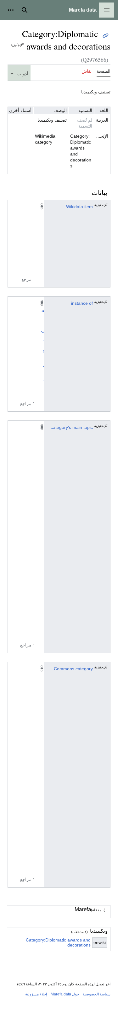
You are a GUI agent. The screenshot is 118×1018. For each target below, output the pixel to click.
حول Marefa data (65, 994)
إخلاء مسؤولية (36, 994)
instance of (82, 303)
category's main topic (72, 427)
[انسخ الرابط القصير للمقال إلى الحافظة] (105, 35)
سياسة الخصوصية (96, 994)
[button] (106, 10)
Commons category (73, 668)
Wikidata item (79, 206)
